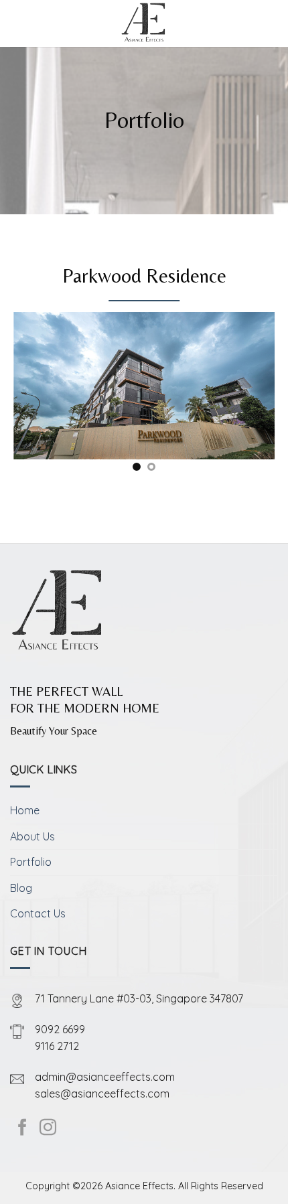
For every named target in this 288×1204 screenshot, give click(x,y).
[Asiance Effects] (144, 23)
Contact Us (38, 913)
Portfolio (31, 862)
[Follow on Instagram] (48, 1128)
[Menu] (18, 23)
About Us (32, 836)
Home (25, 810)
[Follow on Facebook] (22, 1128)
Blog (21, 888)
